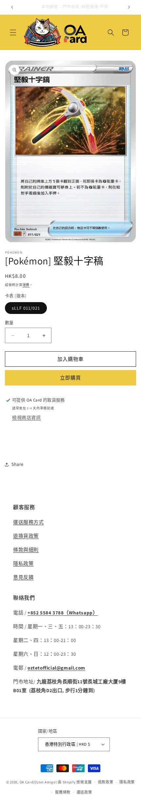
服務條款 (62, 792)
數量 (9, 322)
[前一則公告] (12, 7)
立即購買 (70, 378)
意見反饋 (23, 577)
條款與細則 (26, 550)
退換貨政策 (26, 536)
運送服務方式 (28, 522)
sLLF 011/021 (26, 308)
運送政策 (84, 792)
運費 (26, 285)
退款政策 (105, 782)
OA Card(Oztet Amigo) (38, 782)
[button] (13, 32)
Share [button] (17, 464)
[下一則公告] (129, 7)
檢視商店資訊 (26, 418)
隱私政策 (23, 563)
